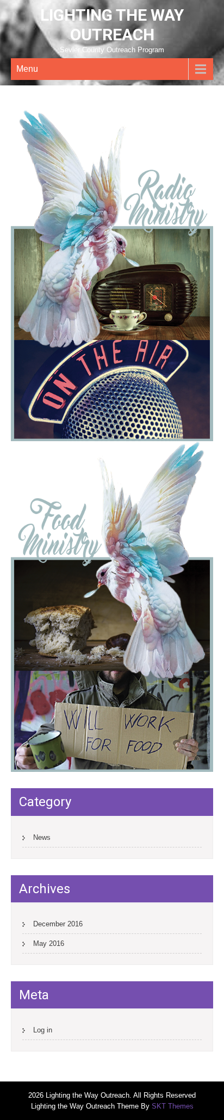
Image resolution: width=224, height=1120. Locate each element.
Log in (42, 1030)
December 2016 (58, 924)
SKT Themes (173, 1106)
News (42, 837)
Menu (27, 68)
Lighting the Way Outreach (112, 24)
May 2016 (48, 943)
